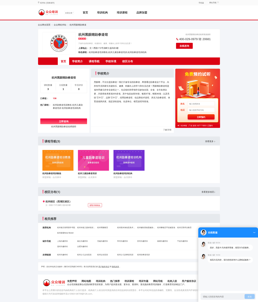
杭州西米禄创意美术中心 (126, 227)
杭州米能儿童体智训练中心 (86, 227)
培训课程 (122, 12)
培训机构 (102, 12)
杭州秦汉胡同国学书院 (66, 227)
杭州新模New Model (65, 232)
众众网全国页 (44, 24)
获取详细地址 (95, 205)
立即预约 (201, 116)
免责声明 (72, 281)
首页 (85, 12)
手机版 (201, 2)
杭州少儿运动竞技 (84, 254)
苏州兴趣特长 (142, 241)
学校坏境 (111, 61)
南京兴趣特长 (82, 241)
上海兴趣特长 (62, 241)
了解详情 (167, 129)
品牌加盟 (141, 12)
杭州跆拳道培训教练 (62, 104)
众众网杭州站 (60, 24)
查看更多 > (210, 141)
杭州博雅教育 (102, 227)
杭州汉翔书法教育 (184, 227)
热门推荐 (115, 281)
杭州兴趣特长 (62, 254)
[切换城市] (50, 2)
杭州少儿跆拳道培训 (125, 254)
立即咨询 (64, 121)
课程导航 (94, 61)
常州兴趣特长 (122, 241)
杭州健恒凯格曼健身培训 (146, 227)
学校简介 (77, 61)
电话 (183, 109)
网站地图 (86, 281)
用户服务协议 (103, 266)
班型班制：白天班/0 (51, 177)
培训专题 (143, 281)
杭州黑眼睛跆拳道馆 (93, 34)
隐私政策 (115, 266)
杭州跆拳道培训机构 (71, 107)
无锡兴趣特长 (102, 241)
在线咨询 (184, 45)
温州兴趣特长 (62, 246)
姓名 (183, 103)
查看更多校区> (208, 191)
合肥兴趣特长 (82, 246)
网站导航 (158, 281)
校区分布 (127, 61)
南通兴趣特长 (162, 241)
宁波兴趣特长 (182, 241)
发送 (250, 296)
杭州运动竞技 (102, 254)
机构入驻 (172, 281)
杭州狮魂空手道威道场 (166, 227)
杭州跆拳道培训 (143, 254)
